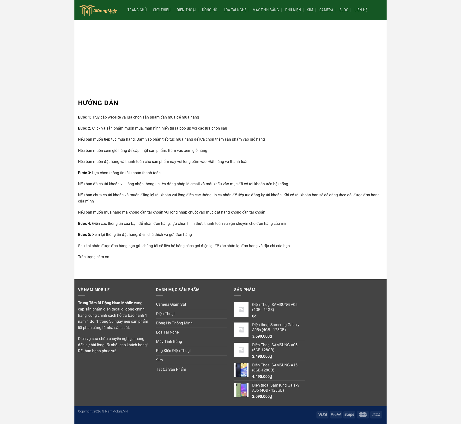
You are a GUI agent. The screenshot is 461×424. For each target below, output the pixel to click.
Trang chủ (137, 10)
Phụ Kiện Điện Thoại (173, 350)
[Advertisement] (230, 56)
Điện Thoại (186, 10)
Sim (310, 10)
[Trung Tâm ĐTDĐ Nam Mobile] (99, 10)
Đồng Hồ (209, 10)
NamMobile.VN (116, 411)
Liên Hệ (360, 10)
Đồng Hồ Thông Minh (174, 323)
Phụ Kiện (293, 10)
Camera (326, 10)
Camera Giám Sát (171, 304)
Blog (344, 10)
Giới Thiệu (161, 10)
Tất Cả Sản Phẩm (171, 369)
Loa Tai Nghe (235, 10)
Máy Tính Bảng (266, 10)
